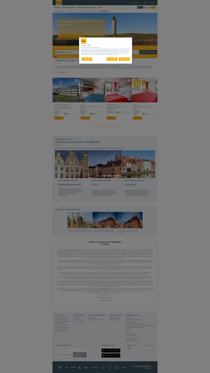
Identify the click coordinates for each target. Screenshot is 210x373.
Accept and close (124, 59)
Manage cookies (87, 59)
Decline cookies (112, 59)
